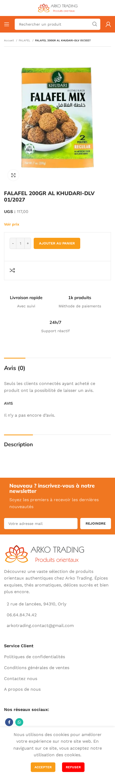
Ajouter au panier (57, 243)
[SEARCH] (94, 24)
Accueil (9, 40)
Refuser (73, 767)
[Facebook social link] (9, 722)
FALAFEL (25, 40)
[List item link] (57, 656)
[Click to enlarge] (13, 175)
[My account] (108, 24)
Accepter (43, 767)
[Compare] (13, 270)
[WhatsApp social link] (19, 722)
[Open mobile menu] (6, 24)
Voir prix (11, 224)
